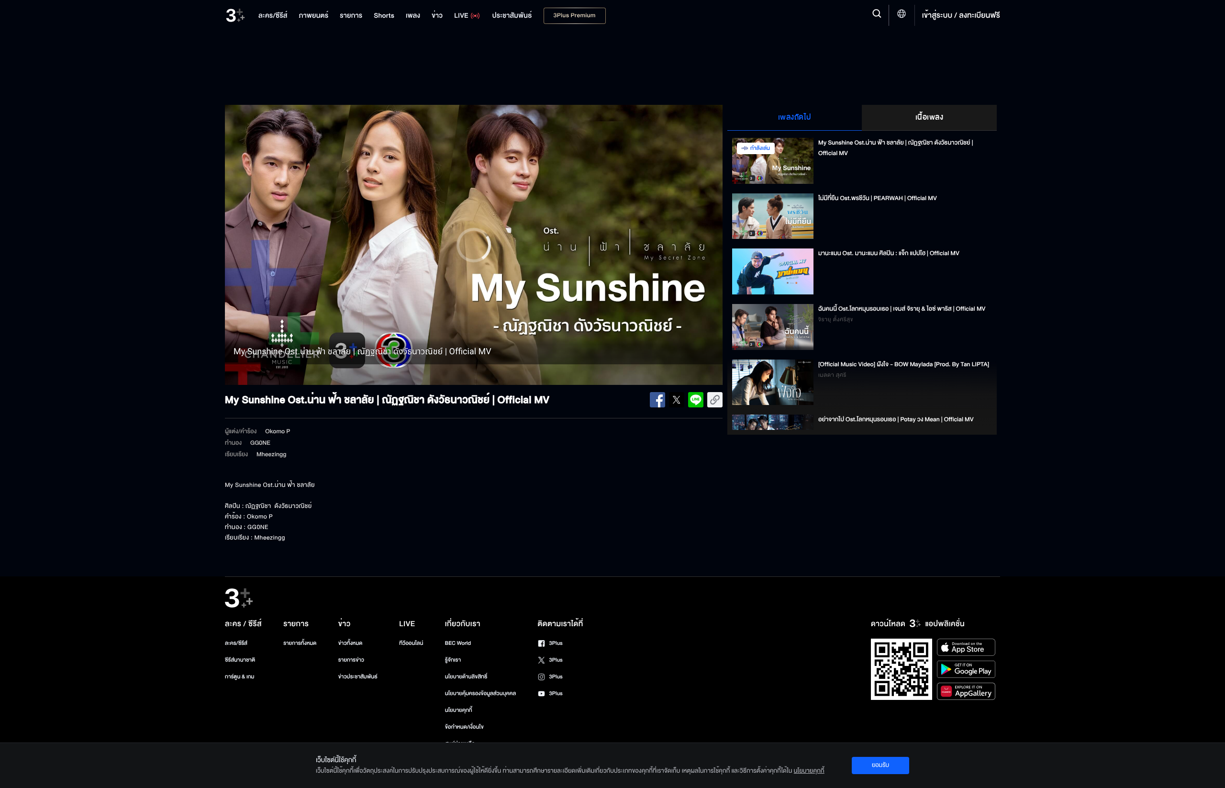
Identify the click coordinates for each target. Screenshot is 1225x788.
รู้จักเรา (453, 659)
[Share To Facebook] (657, 399)
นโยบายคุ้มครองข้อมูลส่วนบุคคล (480, 693)
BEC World (458, 643)
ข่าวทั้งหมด (350, 643)
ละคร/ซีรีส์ (236, 643)
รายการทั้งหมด (299, 643)
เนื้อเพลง (929, 117)
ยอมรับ (880, 765)
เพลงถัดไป (795, 117)
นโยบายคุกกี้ (458, 710)
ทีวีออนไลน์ (411, 643)
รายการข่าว (351, 659)
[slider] (474, 359)
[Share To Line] (695, 399)
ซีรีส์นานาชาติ (240, 659)
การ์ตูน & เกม (240, 676)
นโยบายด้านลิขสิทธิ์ (466, 676)
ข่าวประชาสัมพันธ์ (358, 676)
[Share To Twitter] (676, 399)
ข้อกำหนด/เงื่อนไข (464, 727)
